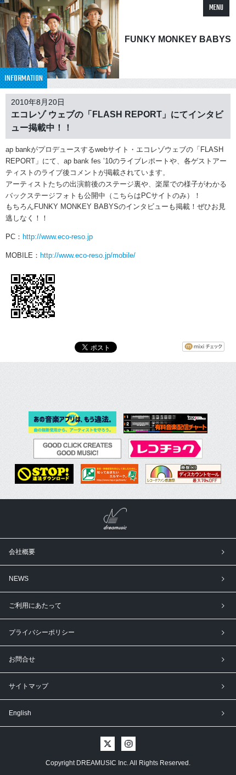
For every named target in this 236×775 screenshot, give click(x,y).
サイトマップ (28, 686)
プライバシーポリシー (42, 632)
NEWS (19, 578)
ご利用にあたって (35, 605)
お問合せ (22, 659)
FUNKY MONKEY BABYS (178, 39)
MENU (216, 8)
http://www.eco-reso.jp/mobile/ (88, 255)
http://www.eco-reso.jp (58, 237)
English (20, 713)
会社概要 (22, 552)
